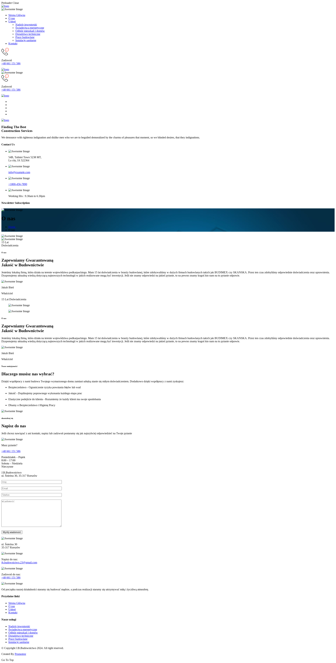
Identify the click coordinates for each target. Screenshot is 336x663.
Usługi (12, 21)
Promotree (20, 654)
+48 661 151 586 (10, 63)
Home (12, 226)
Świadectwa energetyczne (29, 27)
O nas (11, 18)
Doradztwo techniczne (27, 34)
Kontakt (12, 43)
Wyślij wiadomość (12, 532)
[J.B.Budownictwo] (5, 6)
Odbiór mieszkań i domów (30, 30)
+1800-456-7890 (17, 184)
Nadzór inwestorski (26, 24)
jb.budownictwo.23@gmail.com (19, 562)
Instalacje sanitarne (25, 40)
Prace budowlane (24, 37)
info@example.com (19, 172)
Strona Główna (16, 15)
